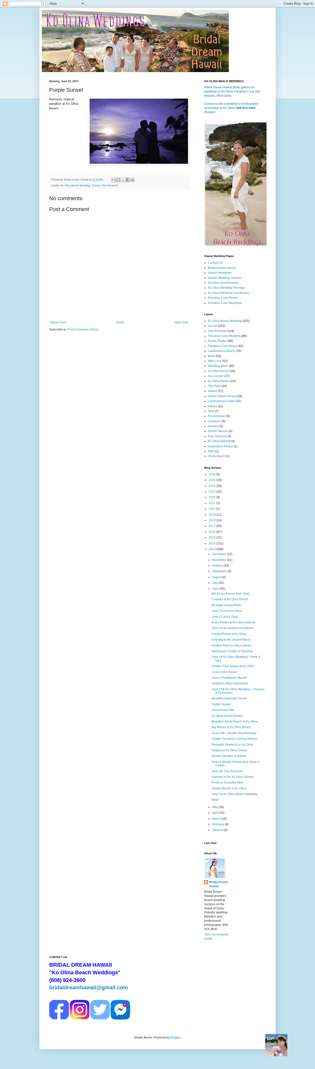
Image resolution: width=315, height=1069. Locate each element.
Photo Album (216, 456)
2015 (212, 537)
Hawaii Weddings (220, 272)
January (218, 830)
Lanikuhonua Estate (221, 401)
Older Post (181, 322)
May (215, 807)
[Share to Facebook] (127, 179)
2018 (212, 520)
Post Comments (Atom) (82, 329)
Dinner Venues (218, 431)
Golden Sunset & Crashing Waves (234, 738)
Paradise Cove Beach (222, 346)
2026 (212, 474)
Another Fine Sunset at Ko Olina (233, 666)
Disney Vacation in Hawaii (229, 756)
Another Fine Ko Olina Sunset (231, 645)
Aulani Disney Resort (222, 396)
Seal (211, 411)
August (217, 577)
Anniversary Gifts (223, 710)
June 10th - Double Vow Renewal (234, 733)
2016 (212, 532)
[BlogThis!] (118, 179)
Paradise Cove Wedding (224, 336)
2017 (212, 526)
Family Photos (217, 341)
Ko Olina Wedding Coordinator (228, 293)
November (219, 560)
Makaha (213, 426)
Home (120, 322)
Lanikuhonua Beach (221, 351)
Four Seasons (217, 436)
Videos (212, 391)
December (219, 554)
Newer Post (58, 322)
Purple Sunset (221, 704)
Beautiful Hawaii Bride (226, 605)
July (215, 583)
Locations (214, 421)
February (218, 824)
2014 (212, 543)
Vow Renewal (109, 185)
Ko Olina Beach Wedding (75, 185)
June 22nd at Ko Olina (226, 611)
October (217, 565)
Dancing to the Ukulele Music (231, 639)
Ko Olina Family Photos (227, 716)
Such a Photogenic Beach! (229, 677)
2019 (212, 514)
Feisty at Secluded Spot (227, 782)
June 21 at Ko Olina (225, 616)
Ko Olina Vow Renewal (223, 283)
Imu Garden (216, 376)
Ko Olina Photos (219, 381)
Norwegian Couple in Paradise (232, 651)
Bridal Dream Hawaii (222, 268)
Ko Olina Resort (218, 371)
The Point (214, 386)
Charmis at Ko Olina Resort (230, 599)
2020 (212, 509)
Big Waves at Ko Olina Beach (231, 727)
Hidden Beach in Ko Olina (229, 788)
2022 (212, 497)
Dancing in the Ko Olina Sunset (232, 777)
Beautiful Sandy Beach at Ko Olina (235, 721)
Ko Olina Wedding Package (226, 287)
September (220, 571)
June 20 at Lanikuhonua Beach (232, 628)
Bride (211, 356)
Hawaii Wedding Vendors (225, 278)
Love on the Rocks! (224, 672)
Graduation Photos (220, 446)
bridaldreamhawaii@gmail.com (88, 987)
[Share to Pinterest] (132, 179)
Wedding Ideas (218, 366)
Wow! (215, 799)
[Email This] (113, 179)
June (216, 588)
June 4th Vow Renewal (227, 771)
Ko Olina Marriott (219, 441)
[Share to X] (123, 179)
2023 (212, 491)
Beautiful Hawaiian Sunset (229, 698)
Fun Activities (216, 416)
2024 (212, 486)
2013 (212, 549)
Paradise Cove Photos (223, 298)
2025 (212, 480)
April (215, 812)
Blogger (175, 1037)
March (216, 818)
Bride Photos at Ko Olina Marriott (233, 622)
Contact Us (215, 262)
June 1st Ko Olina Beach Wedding (234, 794)
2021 (212, 503)
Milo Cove (214, 361)
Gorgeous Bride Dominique (230, 683)
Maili (211, 451)
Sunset (96, 185)
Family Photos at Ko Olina (229, 634)
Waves (212, 406)
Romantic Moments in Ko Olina (232, 744)
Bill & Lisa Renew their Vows (231, 593)
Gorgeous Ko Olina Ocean (229, 750)
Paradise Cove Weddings (225, 303)
